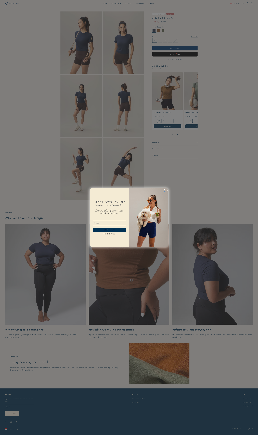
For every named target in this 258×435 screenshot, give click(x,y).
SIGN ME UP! (109, 230)
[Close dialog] (165, 190)
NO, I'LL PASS (109, 234)
